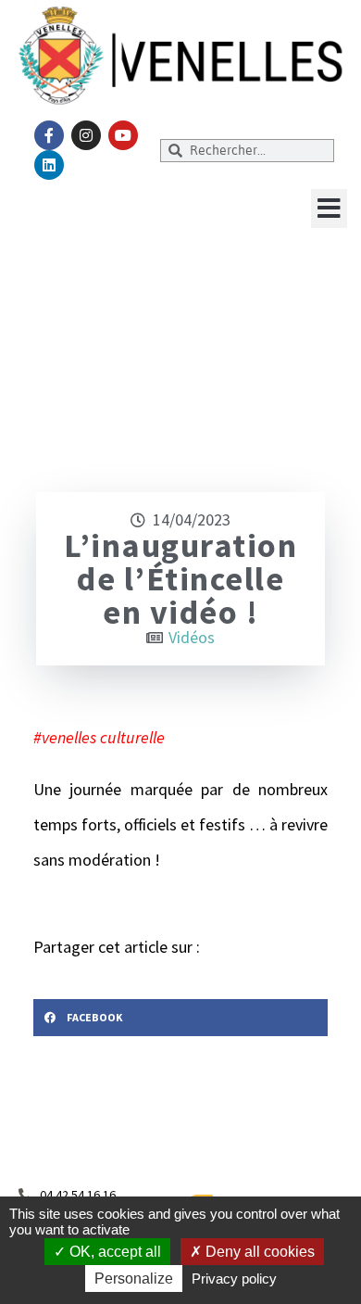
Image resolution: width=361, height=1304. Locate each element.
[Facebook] (49, 135)
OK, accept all (113, 1252)
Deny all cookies (258, 1252)
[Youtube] (123, 135)
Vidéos (191, 637)
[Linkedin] (49, 165)
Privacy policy (234, 1278)
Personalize (133, 1278)
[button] (329, 208)
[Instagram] (86, 135)
